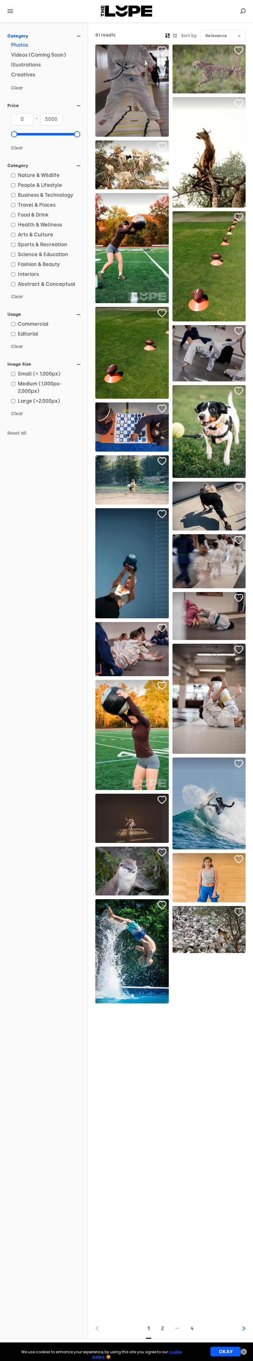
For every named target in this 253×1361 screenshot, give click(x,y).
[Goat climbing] (209, 929)
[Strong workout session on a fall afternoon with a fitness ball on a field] (132, 248)
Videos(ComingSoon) (38, 55)
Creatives (23, 75)
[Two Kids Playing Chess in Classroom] (132, 426)
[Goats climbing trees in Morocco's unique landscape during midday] (132, 164)
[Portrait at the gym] (209, 877)
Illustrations (26, 65)
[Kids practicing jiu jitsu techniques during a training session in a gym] (209, 699)
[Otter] (132, 871)
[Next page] (239, 1328)
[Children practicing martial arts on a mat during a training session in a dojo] (132, 649)
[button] (14, 134)
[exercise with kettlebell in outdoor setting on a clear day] (132, 563)
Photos (19, 45)
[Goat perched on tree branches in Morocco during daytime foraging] (209, 152)
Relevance (216, 35)
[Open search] (243, 11)
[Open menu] (10, 11)
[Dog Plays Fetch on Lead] (209, 431)
